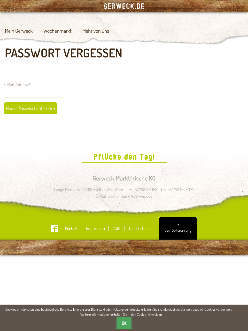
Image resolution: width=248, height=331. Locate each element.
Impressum (95, 228)
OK (124, 323)
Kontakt (71, 228)
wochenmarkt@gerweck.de (130, 196)
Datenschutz (139, 228)
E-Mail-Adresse (17, 84)
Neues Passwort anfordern (30, 108)
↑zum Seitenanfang (178, 227)
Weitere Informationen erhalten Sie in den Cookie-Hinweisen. (121, 314)
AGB (117, 228)
